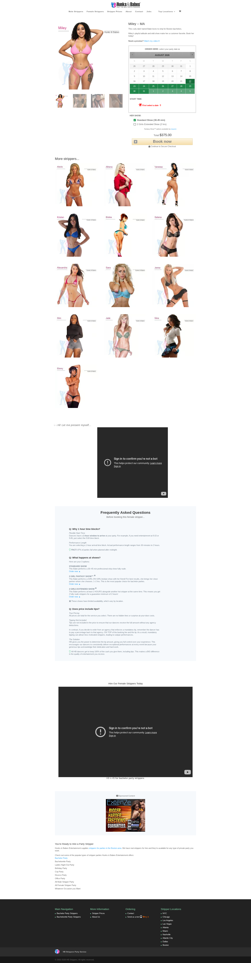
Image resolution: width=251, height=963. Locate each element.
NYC (165, 913)
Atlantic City (168, 938)
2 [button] (163, 92)
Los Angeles (168, 920)
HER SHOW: (135, 115)
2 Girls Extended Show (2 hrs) (152, 124)
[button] (132, 54)
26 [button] (163, 87)
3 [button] (172, 92)
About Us (96, 917)
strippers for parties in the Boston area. (105, 848)
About (129, 12)
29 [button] (190, 87)
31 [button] (142, 92)
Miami (165, 931)
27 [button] (172, 87)
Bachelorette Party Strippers (69, 917)
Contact (139, 12)
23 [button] (133, 87)
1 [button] (153, 92)
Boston (166, 945)
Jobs (149, 12)
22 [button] (190, 82)
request (173, 129)
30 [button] (133, 92)
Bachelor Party (61, 858)
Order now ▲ (75, 571)
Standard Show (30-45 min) (151, 120)
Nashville (166, 934)
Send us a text (138, 917)
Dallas (165, 941)
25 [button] (153, 87)
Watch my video (151, 41)
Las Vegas (167, 924)
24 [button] (142, 87)
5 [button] (190, 92)
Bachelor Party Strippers (67, 913)
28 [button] (180, 87)
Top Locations (165, 12)
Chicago (166, 917)
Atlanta (166, 927)
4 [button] (181, 92)
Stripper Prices (114, 12)
